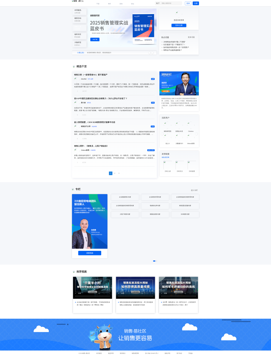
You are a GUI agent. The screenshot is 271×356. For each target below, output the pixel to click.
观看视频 (89, 253)
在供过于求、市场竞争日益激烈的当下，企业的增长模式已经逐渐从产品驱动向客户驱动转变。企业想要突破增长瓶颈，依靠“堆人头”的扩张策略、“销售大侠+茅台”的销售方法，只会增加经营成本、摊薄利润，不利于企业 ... (114, 109)
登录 (188, 3)
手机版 (190, 353)
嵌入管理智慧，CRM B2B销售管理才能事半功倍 (94, 122)
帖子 (158, 3)
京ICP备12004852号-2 (151, 353)
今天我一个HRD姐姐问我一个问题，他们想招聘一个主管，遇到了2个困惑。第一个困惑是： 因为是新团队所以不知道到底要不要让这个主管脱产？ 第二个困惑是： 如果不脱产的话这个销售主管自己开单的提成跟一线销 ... (114, 85)
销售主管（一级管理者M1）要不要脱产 (90, 75)
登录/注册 (179, 25)
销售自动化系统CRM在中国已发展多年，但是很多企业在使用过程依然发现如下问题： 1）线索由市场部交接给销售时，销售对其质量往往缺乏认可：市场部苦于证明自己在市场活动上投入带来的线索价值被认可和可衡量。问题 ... (114, 133)
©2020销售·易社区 (84, 353)
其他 (153, 102)
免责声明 (111, 353)
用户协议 (179, 353)
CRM (152, 126)
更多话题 (192, 37)
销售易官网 (165, 157)
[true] (180, 4)
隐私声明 (167, 353)
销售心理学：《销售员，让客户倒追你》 (91, 146)
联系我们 (122, 353)
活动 (121, 4)
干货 (97, 4)
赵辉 (153, 79)
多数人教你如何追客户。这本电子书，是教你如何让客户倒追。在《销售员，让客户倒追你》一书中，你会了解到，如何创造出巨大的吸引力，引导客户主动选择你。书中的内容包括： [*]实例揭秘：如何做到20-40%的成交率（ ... (114, 157)
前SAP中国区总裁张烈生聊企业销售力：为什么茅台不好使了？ (100, 98)
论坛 (132, 4)
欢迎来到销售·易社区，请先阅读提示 (99, 52)
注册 (196, 3)
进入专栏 (195, 190)
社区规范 (99, 353)
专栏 (109, 4)
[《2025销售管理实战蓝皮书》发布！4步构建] (122, 28)
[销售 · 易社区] (78, 1)
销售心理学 (151, 150)
